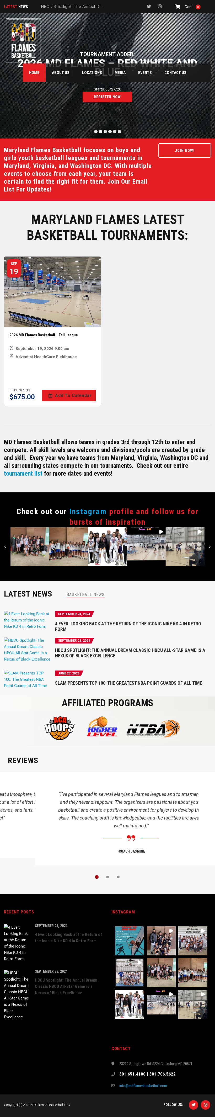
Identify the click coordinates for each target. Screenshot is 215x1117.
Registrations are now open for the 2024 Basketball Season (99, 6)
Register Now (107, 97)
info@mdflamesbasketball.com (143, 1085)
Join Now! (185, 150)
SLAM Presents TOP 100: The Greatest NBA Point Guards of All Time (128, 683)
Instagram (88, 511)
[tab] (86, 594)
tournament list (23, 473)
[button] (29, 546)
